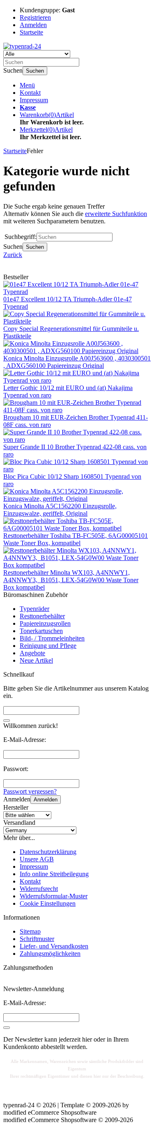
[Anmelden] (6, 1027)
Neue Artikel (36, 660)
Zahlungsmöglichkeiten (50, 953)
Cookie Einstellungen (48, 903)
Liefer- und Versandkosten (54, 946)
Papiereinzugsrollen (45, 623)
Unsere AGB (37, 859)
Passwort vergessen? (30, 791)
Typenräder (34, 608)
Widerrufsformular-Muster (53, 896)
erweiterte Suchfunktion (116, 213)
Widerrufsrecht (39, 888)
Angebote (32, 653)
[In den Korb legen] (6, 720)
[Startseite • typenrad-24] (22, 46)
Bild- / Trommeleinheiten (52, 638)
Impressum (34, 99)
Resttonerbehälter (42, 616)
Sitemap (30, 931)
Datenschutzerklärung (48, 851)
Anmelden (45, 799)
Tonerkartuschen (41, 630)
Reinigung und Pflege (48, 645)
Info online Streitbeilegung (54, 873)
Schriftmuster (37, 938)
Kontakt (30, 92)
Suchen (35, 71)
